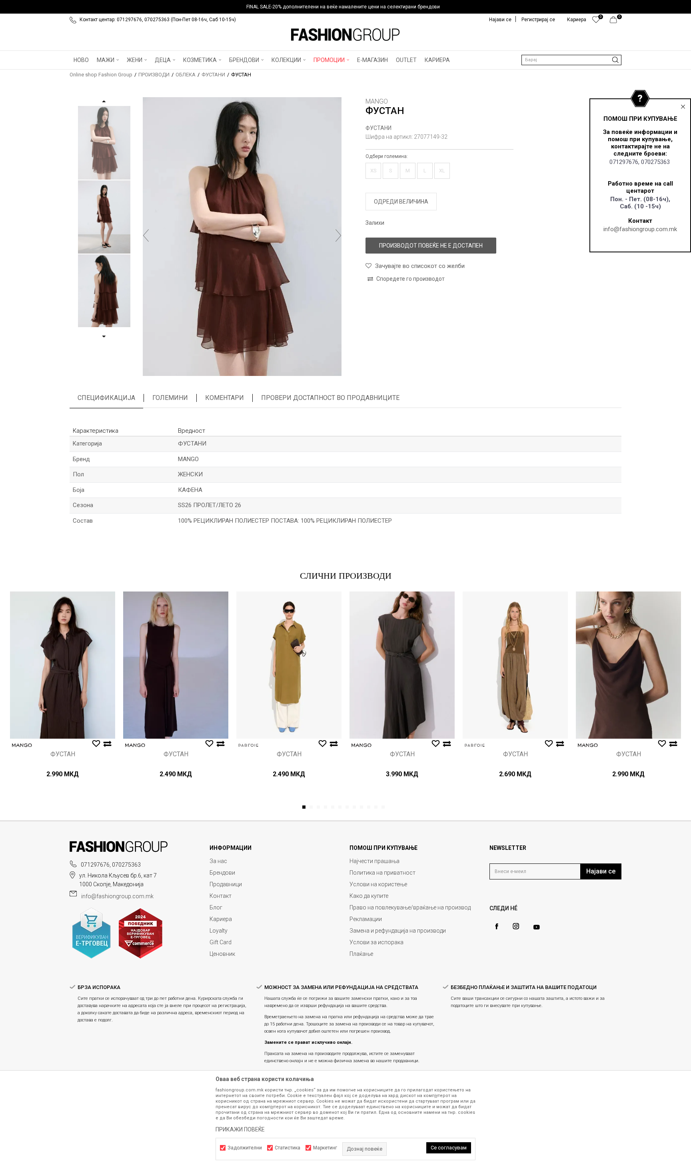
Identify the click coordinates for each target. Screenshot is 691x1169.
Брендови (222, 872)
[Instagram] (516, 926)
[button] (571, 60)
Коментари (224, 398)
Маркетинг (325, 1148)
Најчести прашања (374, 861)
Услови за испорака (376, 942)
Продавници (226, 884)
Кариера (221, 919)
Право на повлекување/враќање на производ (410, 907)
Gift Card (221, 942)
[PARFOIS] (248, 745)
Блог (216, 907)
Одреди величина (401, 201)
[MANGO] (22, 745)
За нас (218, 861)
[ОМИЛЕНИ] (596, 21)
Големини (170, 398)
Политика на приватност (382, 872)
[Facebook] (496, 926)
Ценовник (222, 954)
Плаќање (361, 954)
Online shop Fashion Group (101, 75)
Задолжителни (245, 1148)
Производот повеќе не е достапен (431, 245)
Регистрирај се (538, 19)
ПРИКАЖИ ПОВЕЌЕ (240, 1129)
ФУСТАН (62, 754)
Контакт (221, 896)
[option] (345, 7)
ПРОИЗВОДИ (154, 75)
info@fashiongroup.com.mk (640, 229)
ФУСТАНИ (213, 75)
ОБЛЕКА (186, 75)
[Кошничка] (615, 21)
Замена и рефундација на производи (397, 930)
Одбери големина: (386, 156)
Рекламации (365, 919)
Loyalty (219, 930)
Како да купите (368, 896)
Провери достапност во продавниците (330, 398)
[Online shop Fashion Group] (345, 35)
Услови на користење (378, 884)
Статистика (287, 1148)
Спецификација (106, 398)
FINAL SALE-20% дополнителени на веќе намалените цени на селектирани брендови (343, 7)
